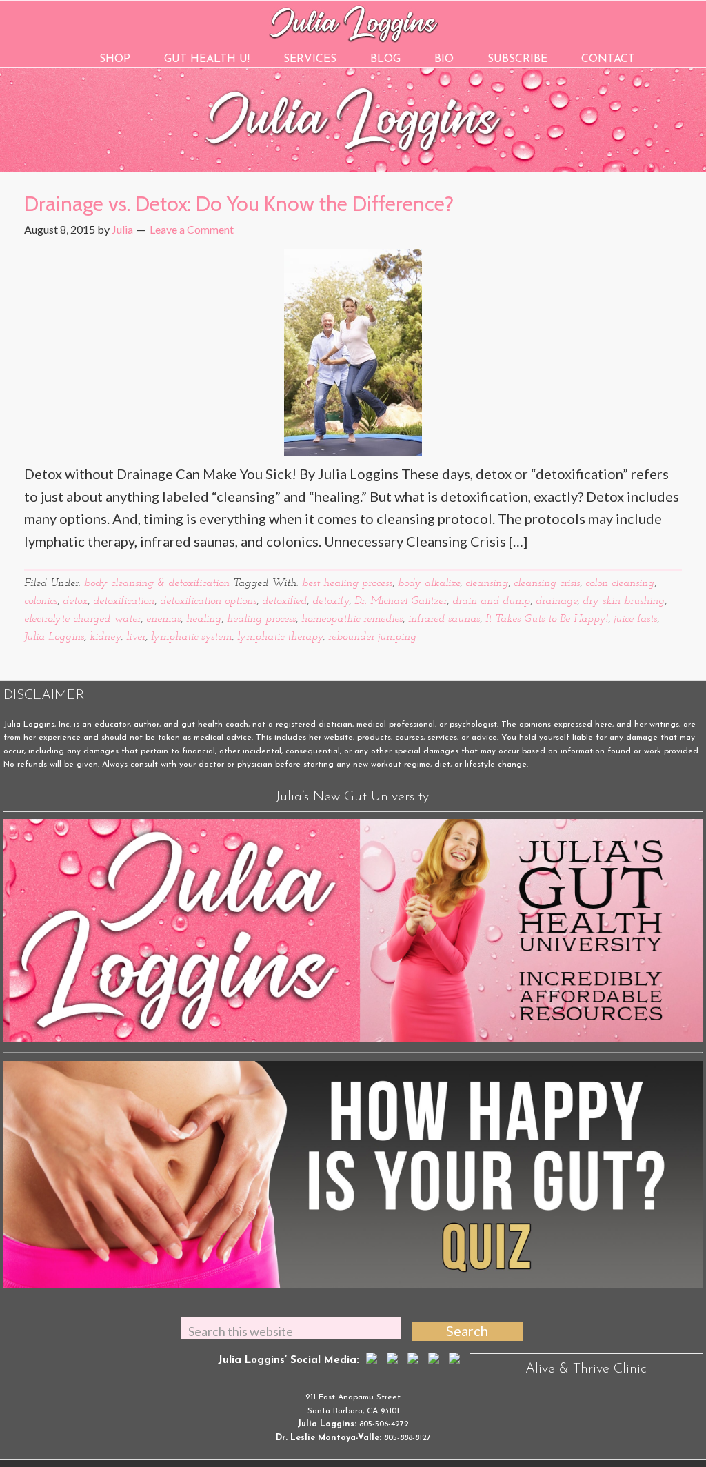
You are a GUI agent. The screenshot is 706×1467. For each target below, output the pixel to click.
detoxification (123, 601)
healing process (261, 619)
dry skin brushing (624, 601)
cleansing (486, 583)
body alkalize (429, 583)
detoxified (284, 601)
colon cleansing (619, 583)
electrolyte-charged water (82, 619)
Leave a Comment (192, 229)
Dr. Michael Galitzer (400, 601)
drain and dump (491, 601)
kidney (105, 637)
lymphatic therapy (280, 637)
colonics (40, 601)
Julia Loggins (54, 637)
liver (135, 637)
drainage (556, 601)
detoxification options (208, 601)
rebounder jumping (372, 637)
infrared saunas (444, 619)
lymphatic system (191, 637)
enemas (163, 619)
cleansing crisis (547, 583)
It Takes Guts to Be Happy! (546, 619)
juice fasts (635, 619)
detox (75, 601)
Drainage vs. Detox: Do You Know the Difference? (239, 203)
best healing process (347, 583)
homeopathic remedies (352, 619)
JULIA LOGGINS (353, 22)
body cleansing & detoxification (157, 583)
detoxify (330, 601)
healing (203, 619)
